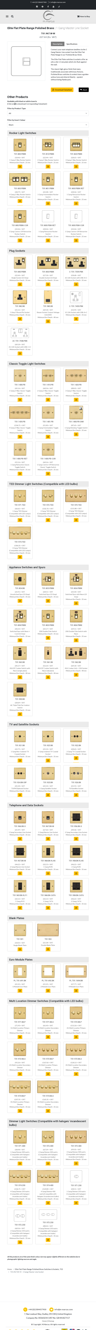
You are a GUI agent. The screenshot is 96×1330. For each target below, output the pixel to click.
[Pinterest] (43, 7)
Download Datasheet (63, 90)
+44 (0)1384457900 (39, 2)
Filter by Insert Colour (16, 120)
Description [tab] (58, 44)
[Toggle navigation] (7, 16)
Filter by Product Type (16, 108)
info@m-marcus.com (58, 2)
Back (85, 90)
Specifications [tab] (71, 44)
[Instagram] (37, 7)
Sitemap (51, 1321)
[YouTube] (54, 7)
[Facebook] (48, 7)
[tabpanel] (70, 64)
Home (9, 1269)
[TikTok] (59, 7)
